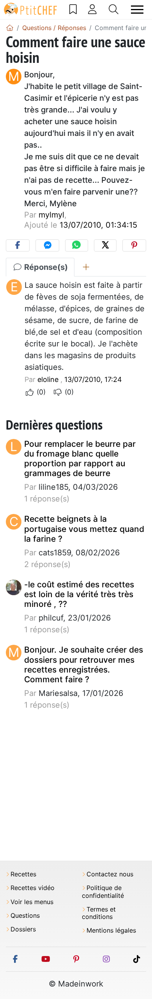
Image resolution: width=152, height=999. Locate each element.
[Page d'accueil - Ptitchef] (10, 28)
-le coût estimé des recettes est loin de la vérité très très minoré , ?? (79, 594)
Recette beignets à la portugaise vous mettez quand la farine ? (84, 528)
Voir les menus (32, 902)
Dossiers (23, 929)
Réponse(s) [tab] (45, 267)
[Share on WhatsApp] (76, 245)
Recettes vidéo (33, 888)
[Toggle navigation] (137, 9)
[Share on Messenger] (47, 245)
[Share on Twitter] (105, 245)
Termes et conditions (99, 913)
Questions (25, 915)
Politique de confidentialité (103, 891)
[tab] (85, 267)
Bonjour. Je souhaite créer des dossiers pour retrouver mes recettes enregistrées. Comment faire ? (83, 664)
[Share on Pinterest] (134, 245)
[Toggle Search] (113, 9)
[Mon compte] (92, 9)
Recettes (23, 874)
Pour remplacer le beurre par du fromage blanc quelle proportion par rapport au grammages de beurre (80, 458)
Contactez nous (110, 874)
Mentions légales (111, 930)
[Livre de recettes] (73, 9)
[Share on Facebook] (18, 245)
